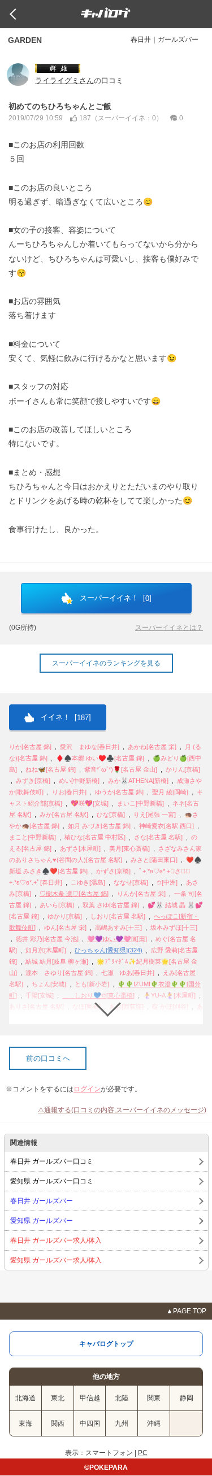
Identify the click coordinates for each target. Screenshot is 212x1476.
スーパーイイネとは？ (169, 628)
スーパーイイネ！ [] (114, 598)
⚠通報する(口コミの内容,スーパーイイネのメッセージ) (122, 1110)
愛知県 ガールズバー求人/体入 (56, 1260)
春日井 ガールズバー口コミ (51, 1161)
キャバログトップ (106, 1344)
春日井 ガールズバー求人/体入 (56, 1240)
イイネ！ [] (64, 717)
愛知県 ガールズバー (41, 1221)
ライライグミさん (64, 80)
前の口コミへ (48, 1058)
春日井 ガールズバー (41, 1201)
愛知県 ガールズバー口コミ (51, 1181)
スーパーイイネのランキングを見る (106, 663)
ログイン (87, 1089)
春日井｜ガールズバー (164, 39)
